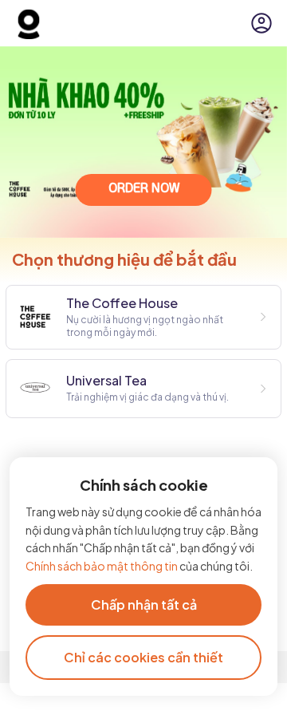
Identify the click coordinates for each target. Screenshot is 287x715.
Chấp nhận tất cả (144, 604)
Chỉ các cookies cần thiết (143, 657)
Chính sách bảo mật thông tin (102, 566)
